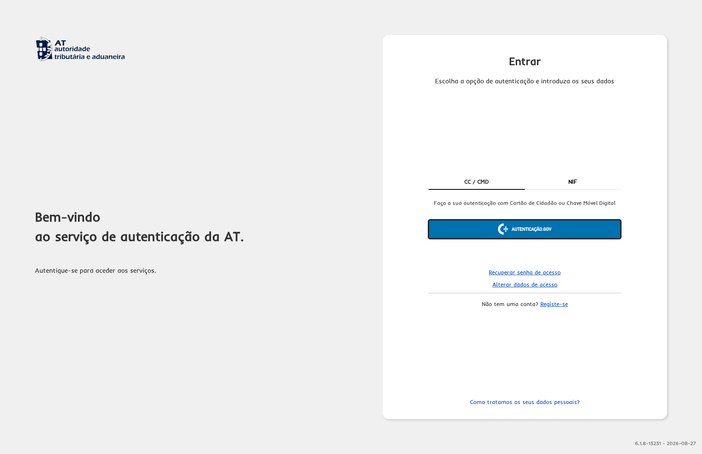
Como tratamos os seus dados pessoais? (525, 402)
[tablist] (525, 182)
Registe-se (554, 304)
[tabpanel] (525, 229)
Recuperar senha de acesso (525, 272)
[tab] (477, 182)
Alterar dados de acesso (524, 284)
